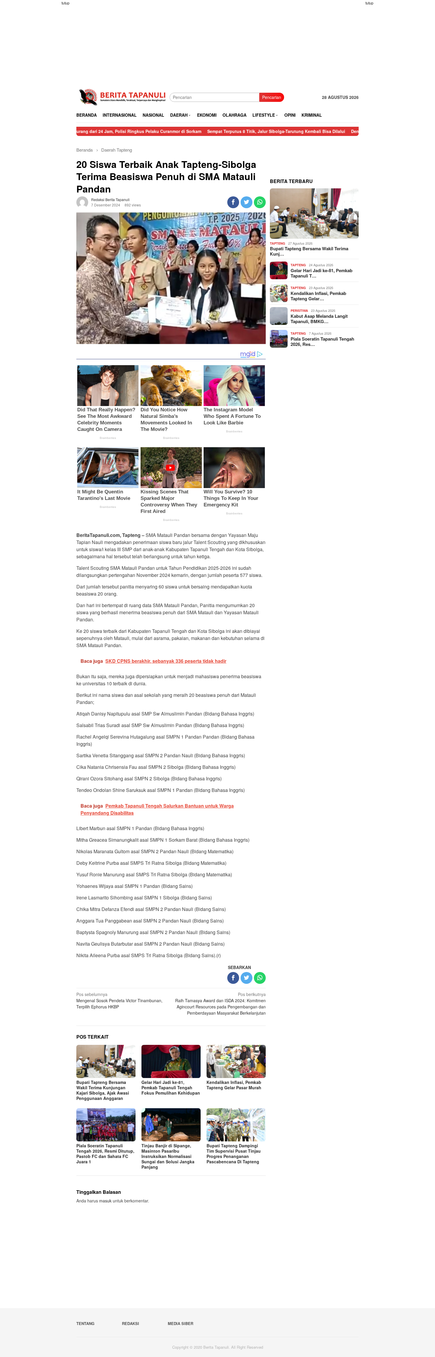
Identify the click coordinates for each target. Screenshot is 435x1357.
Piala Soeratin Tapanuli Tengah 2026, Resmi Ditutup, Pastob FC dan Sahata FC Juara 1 (105, 1153)
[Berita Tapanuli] (123, 97)
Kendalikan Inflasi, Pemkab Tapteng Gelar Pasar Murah (234, 1084)
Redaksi (130, 1323)
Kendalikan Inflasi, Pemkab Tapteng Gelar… (318, 296)
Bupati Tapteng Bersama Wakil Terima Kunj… (309, 251)
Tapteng (277, 243)
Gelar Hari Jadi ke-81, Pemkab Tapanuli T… (321, 273)
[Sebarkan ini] (233, 202)
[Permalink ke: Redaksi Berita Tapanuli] (82, 202)
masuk (105, 1201)
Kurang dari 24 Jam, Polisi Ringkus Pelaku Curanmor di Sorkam (96, 131)
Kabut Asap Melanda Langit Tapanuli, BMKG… (319, 318)
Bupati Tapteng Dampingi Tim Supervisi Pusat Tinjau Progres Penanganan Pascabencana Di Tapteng (234, 1153)
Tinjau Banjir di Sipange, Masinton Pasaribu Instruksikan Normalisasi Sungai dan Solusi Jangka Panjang (167, 1156)
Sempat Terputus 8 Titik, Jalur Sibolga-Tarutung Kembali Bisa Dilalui (235, 131)
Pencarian (271, 97)
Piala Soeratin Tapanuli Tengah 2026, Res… (322, 341)
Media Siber (180, 1323)
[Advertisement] (53, 89)
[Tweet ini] (246, 202)
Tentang (85, 1323)
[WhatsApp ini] (260, 202)
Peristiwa (299, 310)
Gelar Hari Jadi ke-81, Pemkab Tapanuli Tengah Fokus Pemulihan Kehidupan (170, 1087)
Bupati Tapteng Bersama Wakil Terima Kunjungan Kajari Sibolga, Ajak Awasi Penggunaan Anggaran (102, 1090)
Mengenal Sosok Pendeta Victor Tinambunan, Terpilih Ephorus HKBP (119, 1000)
